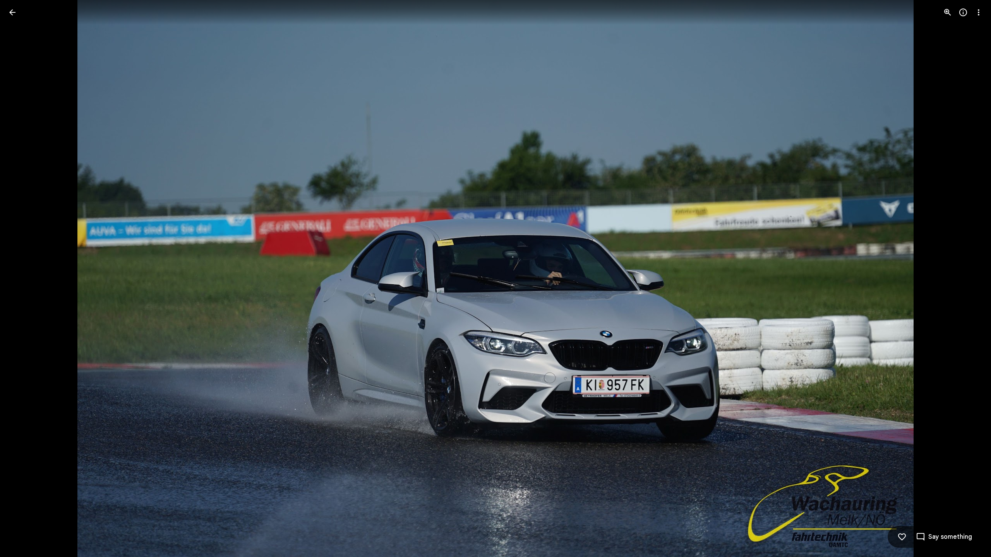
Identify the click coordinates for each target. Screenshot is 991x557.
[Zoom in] (947, 12)
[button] (22, 278)
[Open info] (963, 12)
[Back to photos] (12, 12)
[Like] (902, 537)
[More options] (978, 12)
